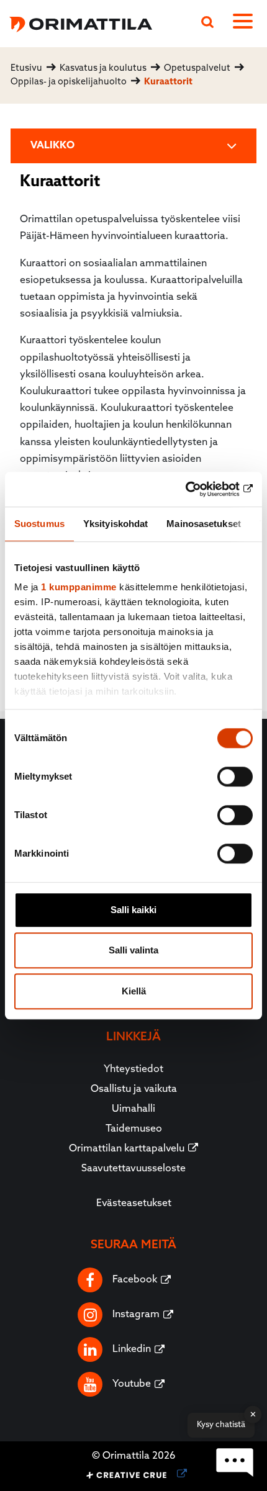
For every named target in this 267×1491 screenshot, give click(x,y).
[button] (235, 1463)
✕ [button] (253, 1414)
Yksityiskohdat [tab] (115, 523)
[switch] (235, 776)
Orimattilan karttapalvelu (126, 1149)
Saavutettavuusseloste (133, 1169)
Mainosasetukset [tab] (203, 523)
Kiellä (134, 991)
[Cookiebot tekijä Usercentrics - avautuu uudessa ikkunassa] (198, 489)
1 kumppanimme (79, 587)
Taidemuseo (134, 1129)
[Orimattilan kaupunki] (76, 22)
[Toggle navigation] (245, 23)
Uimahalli (133, 1109)
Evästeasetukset (133, 1204)
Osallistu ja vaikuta (134, 1089)
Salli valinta (133, 950)
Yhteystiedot (133, 1069)
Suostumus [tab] (39, 523)
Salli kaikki (133, 909)
